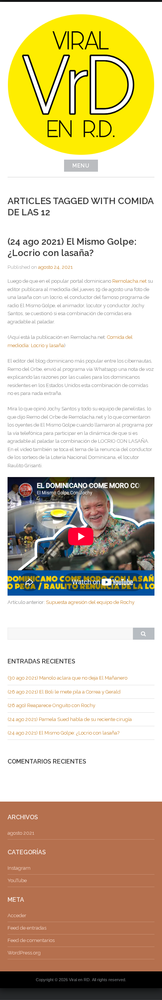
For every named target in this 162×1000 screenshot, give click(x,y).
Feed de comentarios (31, 940)
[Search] (143, 634)
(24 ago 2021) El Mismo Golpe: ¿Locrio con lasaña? (72, 247)
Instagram (19, 868)
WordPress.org (24, 953)
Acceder (17, 915)
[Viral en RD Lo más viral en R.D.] (81, 153)
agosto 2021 (21, 833)
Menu (81, 166)
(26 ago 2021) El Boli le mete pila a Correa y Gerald (64, 692)
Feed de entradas (27, 928)
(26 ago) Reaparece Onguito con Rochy (51, 705)
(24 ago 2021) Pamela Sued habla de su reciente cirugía (70, 719)
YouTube (17, 880)
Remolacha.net (130, 281)
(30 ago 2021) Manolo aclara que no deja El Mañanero (67, 678)
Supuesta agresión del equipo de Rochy (90, 602)
